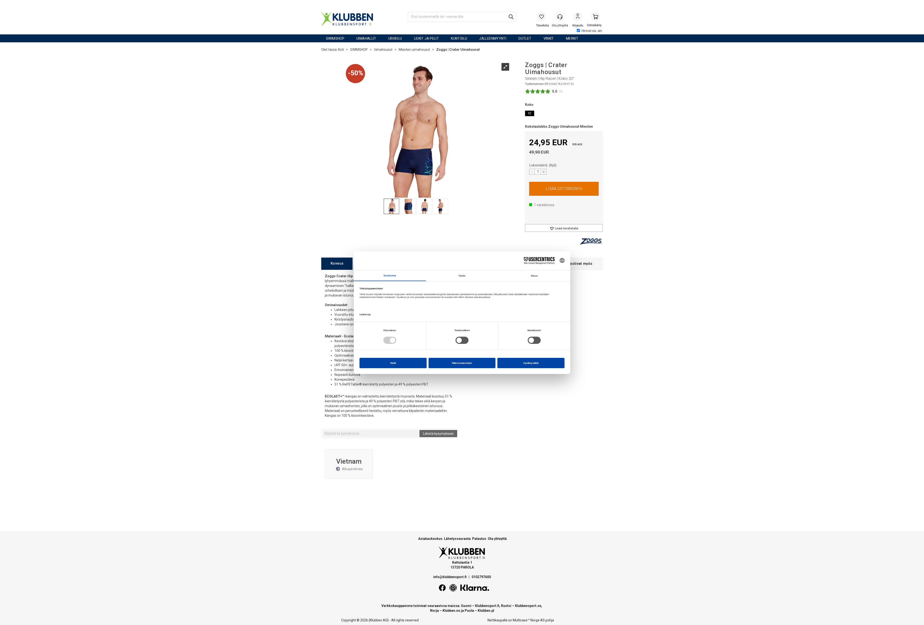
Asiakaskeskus (430, 539)
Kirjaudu (578, 17)
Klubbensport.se (528, 606)
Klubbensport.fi (487, 606)
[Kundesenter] (560, 17)
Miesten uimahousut (414, 49)
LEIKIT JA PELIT (426, 38)
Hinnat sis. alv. (592, 31)
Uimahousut (383, 49)
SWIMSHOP (335, 38)
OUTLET (524, 38)
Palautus (479, 539)
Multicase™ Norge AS (529, 620)
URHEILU (395, 38)
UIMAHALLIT (366, 38)
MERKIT (572, 38)
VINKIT (549, 38)
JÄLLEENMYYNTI (492, 38)
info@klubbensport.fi (450, 577)
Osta (564, 189)
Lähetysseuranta (457, 539)
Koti (341, 49)
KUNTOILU (459, 38)
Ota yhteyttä (497, 539)
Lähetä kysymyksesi (438, 434)
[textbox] (370, 433)
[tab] (337, 264)
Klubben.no (451, 610)
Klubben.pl (486, 610)
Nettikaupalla (497, 620)
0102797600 (481, 577)
